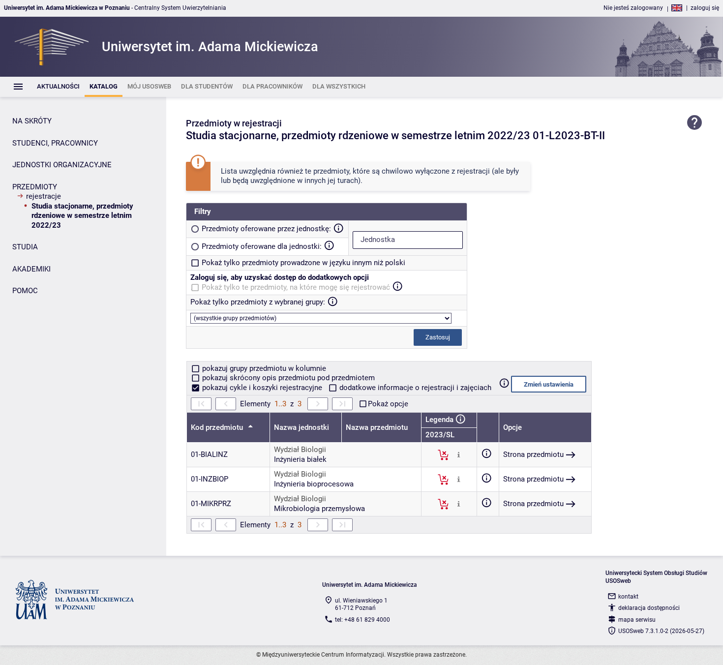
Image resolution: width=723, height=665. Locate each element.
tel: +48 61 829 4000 (362, 619)
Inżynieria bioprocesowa (314, 484)
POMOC (25, 290)
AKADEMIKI (31, 269)
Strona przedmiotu (533, 454)
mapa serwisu (637, 619)
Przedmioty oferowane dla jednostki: (262, 246)
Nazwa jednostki (301, 427)
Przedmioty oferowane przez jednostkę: (266, 228)
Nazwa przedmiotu (377, 427)
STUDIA (25, 246)
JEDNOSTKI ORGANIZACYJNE (62, 164)
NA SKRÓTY (32, 121)
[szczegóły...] (458, 454)
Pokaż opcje (388, 403)
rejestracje (43, 196)
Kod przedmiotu (218, 427)
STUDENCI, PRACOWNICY (55, 143)
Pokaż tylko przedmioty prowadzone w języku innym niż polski (303, 262)
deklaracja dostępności (649, 608)
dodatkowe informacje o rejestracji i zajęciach (414, 387)
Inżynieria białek (300, 459)
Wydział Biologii (300, 449)
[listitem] (58, 87)
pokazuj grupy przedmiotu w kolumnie (263, 368)
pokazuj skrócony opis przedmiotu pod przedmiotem (287, 377)
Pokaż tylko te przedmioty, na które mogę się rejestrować (296, 287)
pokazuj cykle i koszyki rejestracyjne (262, 387)
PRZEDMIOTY (34, 186)
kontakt (628, 596)
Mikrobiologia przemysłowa (319, 508)
